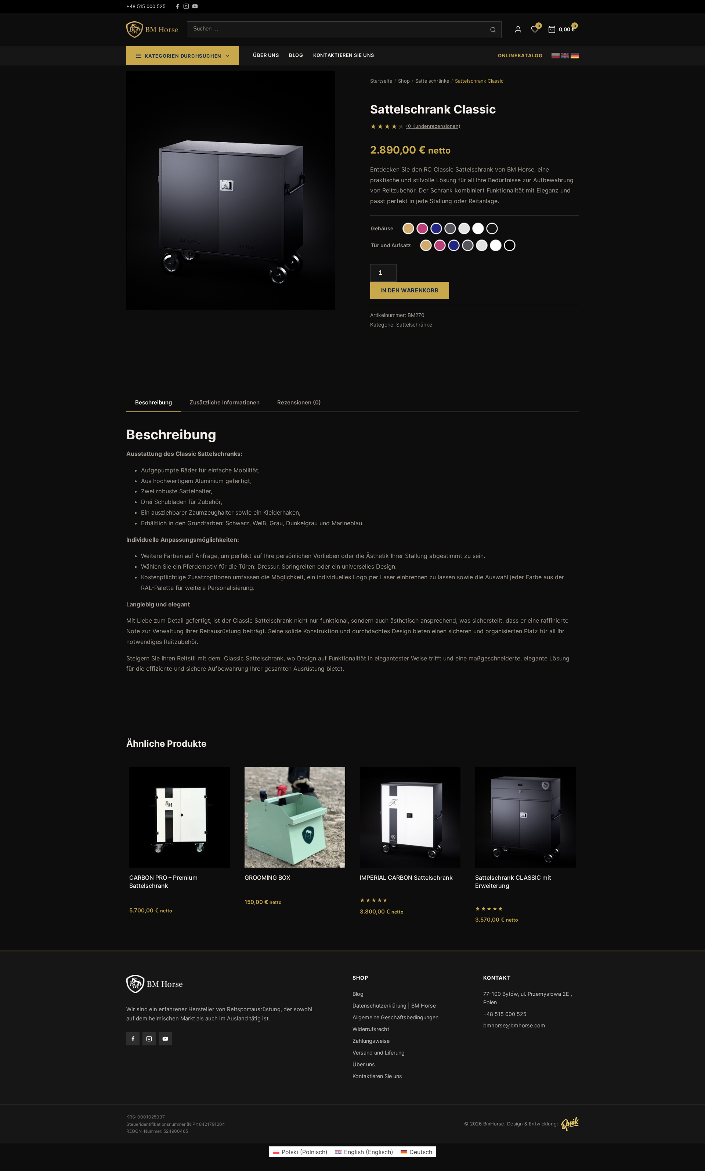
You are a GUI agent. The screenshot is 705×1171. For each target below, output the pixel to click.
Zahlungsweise (371, 1041)
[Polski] (556, 55)
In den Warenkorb (409, 290)
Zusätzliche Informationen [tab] (224, 402)
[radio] (408, 228)
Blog (296, 55)
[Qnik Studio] (570, 1124)
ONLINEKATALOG (520, 55)
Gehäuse (382, 228)
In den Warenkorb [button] (179, 934)
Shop (404, 81)
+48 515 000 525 (146, 6)
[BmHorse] (152, 29)
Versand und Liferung (378, 1052)
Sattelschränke (432, 81)
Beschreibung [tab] (153, 402)
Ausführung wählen (526, 934)
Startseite (381, 81)
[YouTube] (195, 6)
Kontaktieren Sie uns (343, 55)
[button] (137, 82)
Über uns (266, 55)
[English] (565, 55)
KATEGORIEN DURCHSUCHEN (183, 56)
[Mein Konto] (518, 29)
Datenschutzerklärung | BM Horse (394, 1005)
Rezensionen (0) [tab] (299, 402)
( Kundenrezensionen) (433, 126)
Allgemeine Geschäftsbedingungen (395, 1017)
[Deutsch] (575, 55)
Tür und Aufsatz (391, 245)
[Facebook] (177, 6)
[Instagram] (186, 6)
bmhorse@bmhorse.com (514, 1025)
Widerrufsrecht (370, 1029)
